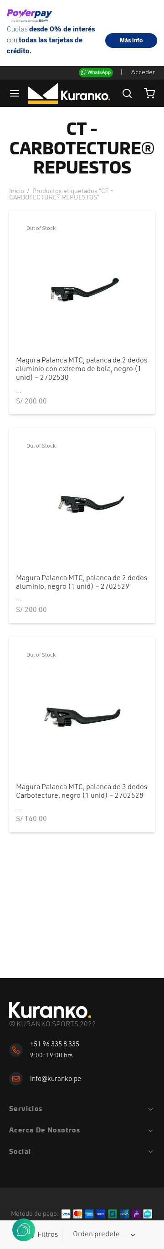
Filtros (47, 1235)
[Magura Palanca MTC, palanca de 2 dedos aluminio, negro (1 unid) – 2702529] (82, 501)
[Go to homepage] (50, 1010)
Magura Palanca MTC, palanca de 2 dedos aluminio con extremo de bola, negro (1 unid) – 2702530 (81, 369)
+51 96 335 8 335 (54, 1044)
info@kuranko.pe (55, 1079)
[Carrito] (149, 93)
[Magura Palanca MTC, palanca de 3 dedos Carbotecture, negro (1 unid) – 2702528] (82, 710)
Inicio (16, 191)
